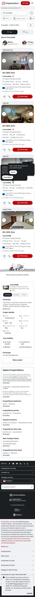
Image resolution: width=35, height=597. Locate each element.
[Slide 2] (14, 67)
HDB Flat (15, 377)
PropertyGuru (6, 551)
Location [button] (16, 295)
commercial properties (8, 543)
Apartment (6, 379)
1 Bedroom (12, 404)
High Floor (6, 453)
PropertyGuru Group (8, 468)
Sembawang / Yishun (25, 422)
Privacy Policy (18, 584)
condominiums (17, 538)
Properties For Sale (7, 561)
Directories (5, 556)
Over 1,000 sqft (17, 432)
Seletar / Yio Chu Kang (10, 422)
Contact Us (5, 472)
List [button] (11, 32)
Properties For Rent (8, 565)
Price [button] (24, 295)
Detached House (12, 380)
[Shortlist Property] (30, 54)
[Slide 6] (20, 67)
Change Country (7, 477)
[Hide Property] (26, 54)
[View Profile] (17, 50)
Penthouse (14, 453)
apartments (26, 538)
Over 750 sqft (7, 432)
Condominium (22, 377)
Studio (5, 404)
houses (26, 541)
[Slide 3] (15, 67)
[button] (7, 309)
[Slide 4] (17, 67)
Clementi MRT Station (9, 443)
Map (26, 32)
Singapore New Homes (9, 570)
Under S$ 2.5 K (7, 413)
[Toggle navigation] (32, 3)
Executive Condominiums (15, 541)
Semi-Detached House (25, 380)
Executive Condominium (17, 379)
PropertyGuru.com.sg (7, 521)
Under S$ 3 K (17, 413)
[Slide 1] (12, 67)
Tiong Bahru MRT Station (10, 441)
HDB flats (4, 541)
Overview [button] (7, 295)
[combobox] (16, 13)
